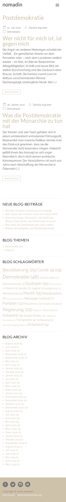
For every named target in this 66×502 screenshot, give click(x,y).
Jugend (37, 288)
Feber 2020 (11, 432)
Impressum (9, 495)
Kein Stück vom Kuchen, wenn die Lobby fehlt (31, 214)
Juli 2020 (10, 414)
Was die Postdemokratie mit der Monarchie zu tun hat (33, 120)
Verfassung (44, 319)
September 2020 (14, 407)
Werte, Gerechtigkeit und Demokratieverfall (29, 228)
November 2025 (14, 354)
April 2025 (11, 365)
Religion (37, 310)
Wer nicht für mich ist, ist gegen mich (32, 41)
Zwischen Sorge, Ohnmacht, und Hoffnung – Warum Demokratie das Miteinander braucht (30, 219)
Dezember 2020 (14, 397)
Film (52, 284)
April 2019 (10, 461)
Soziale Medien (35, 315)
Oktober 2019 (12, 439)
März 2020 (11, 429)
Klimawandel (13, 293)
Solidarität (13, 315)
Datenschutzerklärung (29, 495)
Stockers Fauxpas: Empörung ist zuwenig (28, 210)
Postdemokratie (52, 304)
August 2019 (12, 446)
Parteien (13, 303)
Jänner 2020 (12, 436)
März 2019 (11, 464)
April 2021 (10, 382)
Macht (32, 293)
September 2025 (14, 357)
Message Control (39, 298)
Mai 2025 (10, 361)
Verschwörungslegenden (15, 325)
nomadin (12, 4)
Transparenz (26, 320)
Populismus (33, 303)
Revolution (50, 310)
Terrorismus (9, 320)
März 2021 (10, 386)
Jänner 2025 (12, 368)
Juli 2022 (10, 379)
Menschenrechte (15, 299)
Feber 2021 (11, 389)
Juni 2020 (10, 418)
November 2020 (14, 400)
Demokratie (13, 31)
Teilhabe (51, 316)
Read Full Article (11, 92)
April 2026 (11, 350)
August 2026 (12, 343)
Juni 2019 (10, 453)
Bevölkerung (20, 269)
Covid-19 (49, 270)
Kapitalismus (53, 288)
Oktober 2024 (12, 372)
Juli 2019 (10, 450)
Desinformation (49, 277)
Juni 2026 (10, 347)
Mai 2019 (10, 457)
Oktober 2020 (13, 404)
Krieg (8, 250)
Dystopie (36, 283)
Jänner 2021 (12, 393)
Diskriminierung (14, 283)
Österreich (38, 325)
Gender (24, 288)
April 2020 (11, 425)
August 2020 (12, 411)
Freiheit (11, 288)
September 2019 (14, 443)
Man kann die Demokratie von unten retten (29, 224)
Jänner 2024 (12, 375)
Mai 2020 (10, 421)
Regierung (17, 309)
